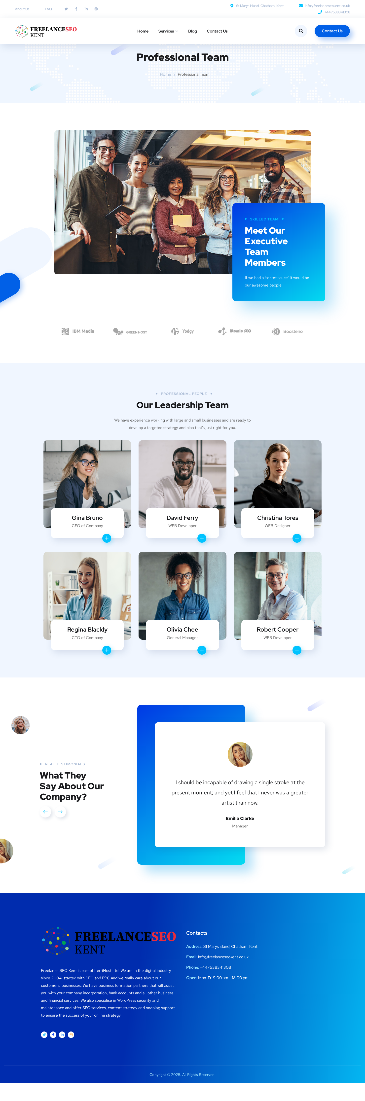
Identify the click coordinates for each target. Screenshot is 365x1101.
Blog (192, 31)
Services (166, 31)
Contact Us (217, 31)
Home (142, 31)
